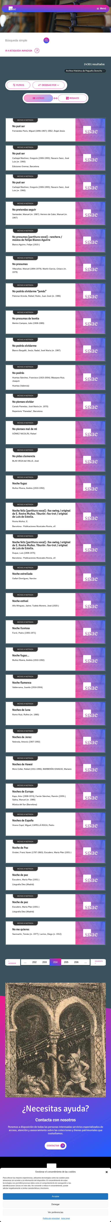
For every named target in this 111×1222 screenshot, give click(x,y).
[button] (106, 1171)
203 (44, 962)
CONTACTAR (53, 1145)
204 (55, 962)
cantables (52, 84)
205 (66, 962)
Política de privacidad (51, 1218)
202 (34, 962)
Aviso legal (65, 1218)
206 (76, 962)
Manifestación (12, 84)
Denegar (55, 1204)
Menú (103, 8)
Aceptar (55, 1196)
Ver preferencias (55, 1212)
